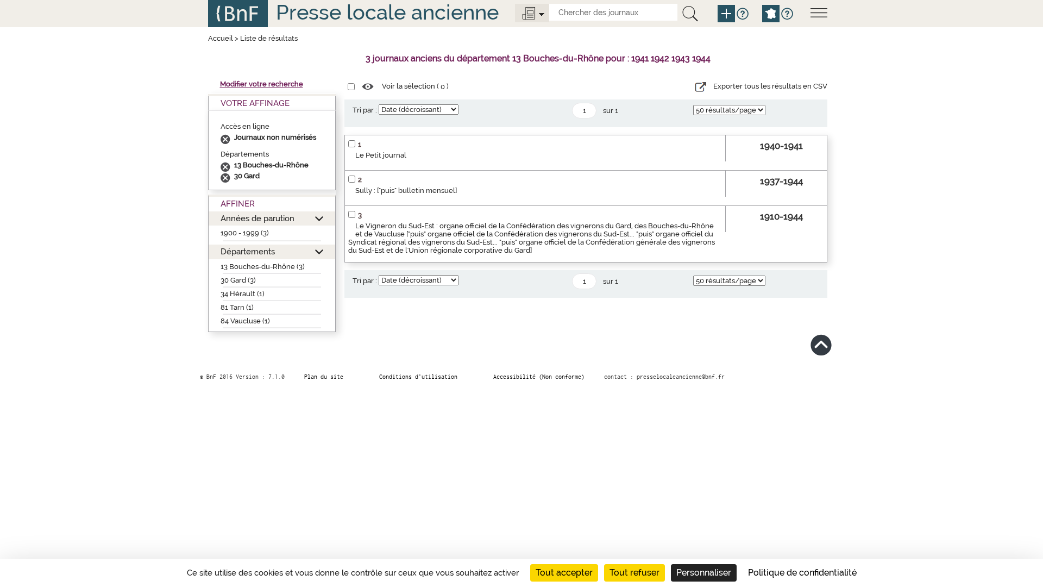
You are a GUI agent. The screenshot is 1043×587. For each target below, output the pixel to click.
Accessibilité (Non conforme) (539, 376)
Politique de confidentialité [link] (802, 572)
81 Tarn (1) (237, 307)
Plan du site (323, 376)
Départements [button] (248, 251)
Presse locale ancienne (387, 12)
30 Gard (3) (238, 280)
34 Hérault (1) (243, 294)
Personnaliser (703, 572)
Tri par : (365, 110)
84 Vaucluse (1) (245, 321)
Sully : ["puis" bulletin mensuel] (406, 190)
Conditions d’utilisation (418, 376)
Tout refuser (634, 572)
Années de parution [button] (257, 218)
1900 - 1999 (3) (245, 233)
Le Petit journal (380, 155)
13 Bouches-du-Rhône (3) (263, 267)
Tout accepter (564, 572)
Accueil (220, 38)
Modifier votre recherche (261, 84)
